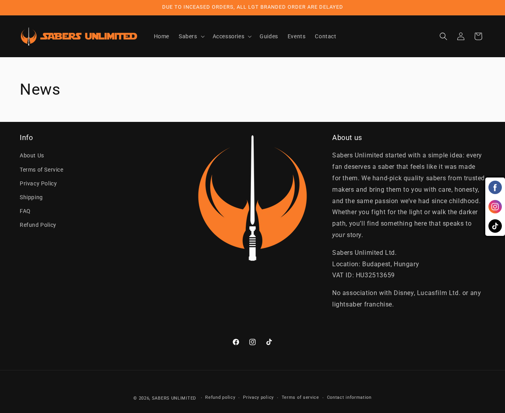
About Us (32, 155)
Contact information (349, 397)
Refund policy (220, 397)
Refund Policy (38, 225)
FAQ (25, 211)
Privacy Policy (38, 183)
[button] (191, 36)
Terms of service (300, 397)
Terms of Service (42, 169)
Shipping (31, 197)
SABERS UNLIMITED (174, 398)
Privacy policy (258, 397)
